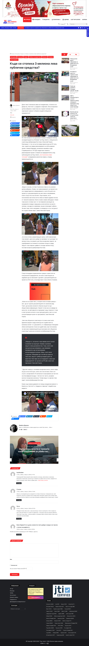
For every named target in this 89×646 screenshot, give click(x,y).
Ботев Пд (71, 604)
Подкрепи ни (13, 599)
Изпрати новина (14, 597)
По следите (67, 627)
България (37, 443)
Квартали (61, 618)
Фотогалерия (72, 632)
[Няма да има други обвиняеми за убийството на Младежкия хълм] (65, 60)
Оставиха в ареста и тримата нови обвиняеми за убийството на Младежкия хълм (74, 76)
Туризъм (63, 632)
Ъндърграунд (60, 635)
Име (11, 559)
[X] (23, 429)
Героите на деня (58, 608)
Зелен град (69, 613)
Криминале (70, 618)
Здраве (66, 19)
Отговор (19, 483)
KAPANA (84, 19)
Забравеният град (51, 613)
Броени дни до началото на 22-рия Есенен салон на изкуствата (74, 115)
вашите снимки (70, 635)
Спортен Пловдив (68, 630)
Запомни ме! (14, 565)
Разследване (14, 59)
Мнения (45, 57)
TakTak (11, 593)
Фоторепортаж (50, 635)
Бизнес (64, 604)
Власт (48, 608)
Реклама (12, 590)
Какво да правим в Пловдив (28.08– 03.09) (35, 27)
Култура (49, 620)
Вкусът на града (70, 606)
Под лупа (68, 625)
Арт (57, 604)
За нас (11, 588)
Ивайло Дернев (16, 105)
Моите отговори (67, 620)
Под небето (50, 627)
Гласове (20, 57)
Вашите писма (60, 606)
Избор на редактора (35, 57)
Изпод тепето (71, 616)
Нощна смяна (59, 623)
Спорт (58, 630)
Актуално (17, 53)
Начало (13, 53)
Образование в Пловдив (71, 623)
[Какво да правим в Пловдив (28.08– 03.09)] (65, 88)
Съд (48, 632)
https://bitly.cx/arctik (43, 480)
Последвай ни (36, 597)
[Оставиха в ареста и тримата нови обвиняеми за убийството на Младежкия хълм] (65, 73)
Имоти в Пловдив (51, 618)
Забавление (73, 611)
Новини (28, 19)
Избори (49, 616)
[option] (38, 450)
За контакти (13, 595)
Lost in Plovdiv (75, 19)
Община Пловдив (51, 625)
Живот (64, 611)
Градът (26, 57)
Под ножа (59, 627)
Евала (57, 611)
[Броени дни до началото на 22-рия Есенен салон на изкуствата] (65, 113)
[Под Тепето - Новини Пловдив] (10, 22)
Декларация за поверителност (17, 601)
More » (50, 427)
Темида (56, 632)
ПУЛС (60, 625)
